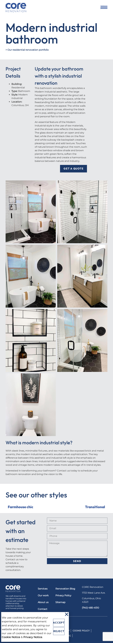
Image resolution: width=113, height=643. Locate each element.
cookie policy (81, 630)
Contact (42, 609)
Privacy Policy (63, 595)
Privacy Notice (32, 637)
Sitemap (60, 602)
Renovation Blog (65, 588)
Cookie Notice (11, 637)
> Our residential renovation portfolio (27, 49)
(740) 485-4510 (90, 607)
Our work (43, 595)
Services (43, 588)
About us (43, 602)
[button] (66, 614)
